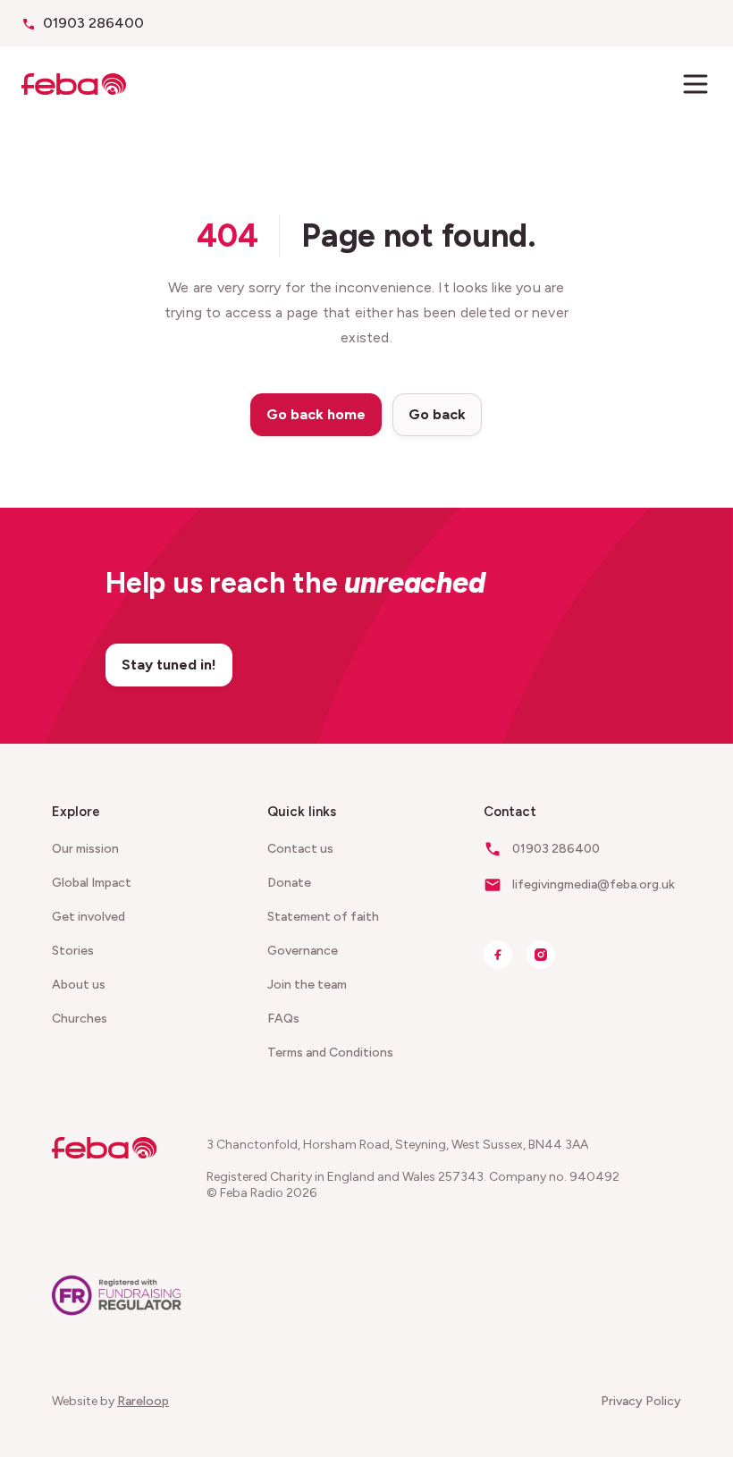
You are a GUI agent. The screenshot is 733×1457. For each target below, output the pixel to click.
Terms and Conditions (330, 1052)
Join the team (307, 984)
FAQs (283, 1018)
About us (78, 984)
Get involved (88, 916)
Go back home (316, 414)
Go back (437, 414)
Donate (289, 882)
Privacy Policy (641, 1401)
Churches (79, 1018)
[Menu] (695, 84)
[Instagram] (541, 954)
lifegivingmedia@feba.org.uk (593, 884)
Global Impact (91, 882)
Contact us (300, 848)
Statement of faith (323, 916)
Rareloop (143, 1401)
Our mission (85, 848)
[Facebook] (498, 954)
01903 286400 (93, 22)
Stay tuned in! (169, 664)
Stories (73, 950)
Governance (302, 950)
